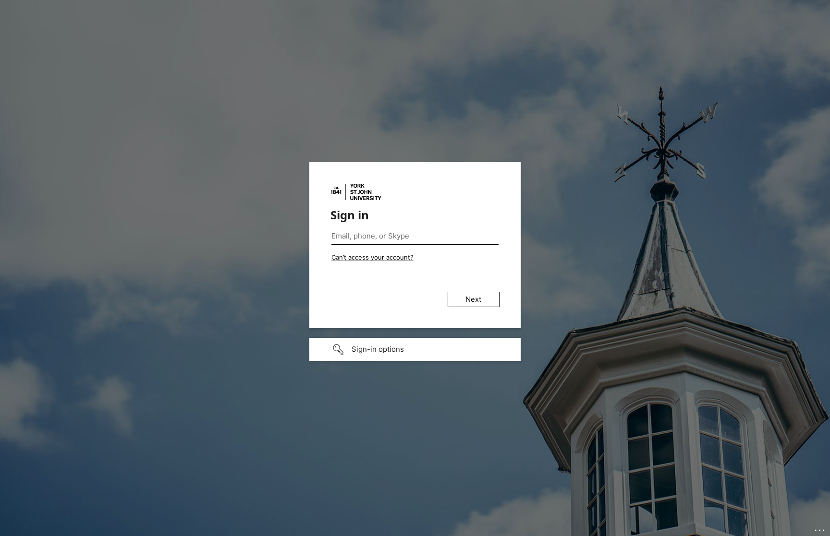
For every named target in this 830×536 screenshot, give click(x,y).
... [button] (820, 528)
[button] (415, 349)
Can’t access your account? (372, 257)
